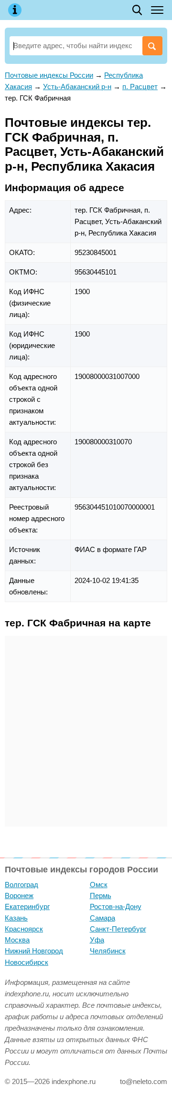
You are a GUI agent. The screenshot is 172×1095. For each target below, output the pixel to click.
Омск (99, 884)
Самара (102, 918)
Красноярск (24, 929)
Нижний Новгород (34, 951)
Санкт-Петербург (118, 929)
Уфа (97, 940)
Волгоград (21, 884)
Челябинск (108, 951)
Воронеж (19, 895)
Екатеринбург (27, 906)
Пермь (100, 895)
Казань (16, 918)
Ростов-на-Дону (115, 906)
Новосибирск (26, 962)
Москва (17, 940)
